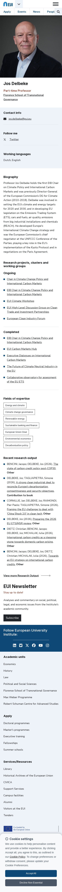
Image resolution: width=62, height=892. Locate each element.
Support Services (13, 789)
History (7, 671)
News (36, 11)
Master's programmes (16, 730)
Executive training (14, 736)
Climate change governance (19, 412)
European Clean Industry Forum (26, 318)
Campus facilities (13, 795)
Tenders (8, 815)
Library (7, 769)
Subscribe (12, 618)
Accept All (31, 873)
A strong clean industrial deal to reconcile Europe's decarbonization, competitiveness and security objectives (31, 487)
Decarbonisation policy (16, 445)
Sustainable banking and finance (21, 425)
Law (5, 677)
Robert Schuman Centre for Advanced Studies (30, 704)
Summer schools (13, 749)
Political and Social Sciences (19, 684)
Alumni (7, 802)
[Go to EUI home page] (8, 4)
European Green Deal (16, 432)
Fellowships (10, 743)
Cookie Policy (17, 856)
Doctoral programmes (16, 723)
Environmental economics (18, 438)
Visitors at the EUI (14, 808)
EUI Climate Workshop (20, 301)
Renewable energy (15, 418)
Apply (7, 11)
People (51, 11)
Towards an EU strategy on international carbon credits (33, 560)
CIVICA (7, 782)
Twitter (14, 139)
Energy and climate (15, 405)
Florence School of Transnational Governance (30, 690)
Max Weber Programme (17, 697)
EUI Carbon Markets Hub (22, 349)
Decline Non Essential (31, 882)
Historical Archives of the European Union (28, 775)
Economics (9, 664)
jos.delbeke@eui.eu (20, 119)
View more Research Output (21, 575)
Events (22, 11)
